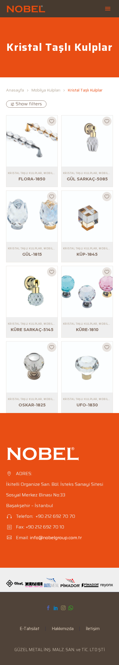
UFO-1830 (87, 405)
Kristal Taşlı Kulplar (25, 173)
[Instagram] (63, 608)
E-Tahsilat (30, 629)
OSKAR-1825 (32, 405)
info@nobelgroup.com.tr (56, 537)
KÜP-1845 (87, 254)
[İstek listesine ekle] (51, 121)
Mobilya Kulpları (45, 90)
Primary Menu (108, 8)
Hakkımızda (63, 629)
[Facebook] (48, 608)
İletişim (93, 629)
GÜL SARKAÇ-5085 (87, 179)
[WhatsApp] (70, 608)
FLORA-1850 (31, 179)
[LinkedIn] (55, 608)
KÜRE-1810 (87, 329)
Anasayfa (15, 90)
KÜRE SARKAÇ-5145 (32, 329)
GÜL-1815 (32, 254)
